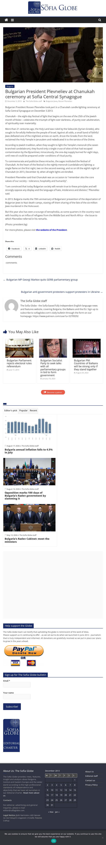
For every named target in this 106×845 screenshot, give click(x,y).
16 (47, 795)
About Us (89, 771)
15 (75, 790)
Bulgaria (10, 86)
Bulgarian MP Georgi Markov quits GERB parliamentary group (40, 279)
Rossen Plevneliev (65, 101)
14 (70, 790)
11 (56, 790)
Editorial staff (91, 776)
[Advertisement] (53, 585)
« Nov (50, 812)
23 (47, 800)
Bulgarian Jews (51, 101)
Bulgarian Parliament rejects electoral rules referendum (19, 363)
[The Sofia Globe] (6, 20)
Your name (8, 692)
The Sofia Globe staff (34, 101)
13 (66, 790)
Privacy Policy (91, 784)
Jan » (57, 812)
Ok (53, 841)
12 (61, 790)
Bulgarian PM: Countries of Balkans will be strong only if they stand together (86, 365)
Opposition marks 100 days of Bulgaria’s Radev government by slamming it (25, 495)
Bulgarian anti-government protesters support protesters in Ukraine (62, 292)
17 (52, 795)
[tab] (10, 411)
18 (56, 795)
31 (52, 805)
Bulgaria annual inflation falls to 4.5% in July (29, 451)
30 (47, 805)
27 (66, 800)
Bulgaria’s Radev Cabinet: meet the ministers (27, 540)
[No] (102, 837)
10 (52, 790)
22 (75, 795)
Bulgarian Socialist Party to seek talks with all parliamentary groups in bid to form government (53, 368)
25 (56, 800)
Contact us (90, 780)
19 (61, 795)
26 (61, 800)
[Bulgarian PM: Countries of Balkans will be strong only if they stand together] (87, 340)
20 (66, 795)
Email (6, 680)
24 (52, 800)
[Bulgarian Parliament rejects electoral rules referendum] (19, 340)
